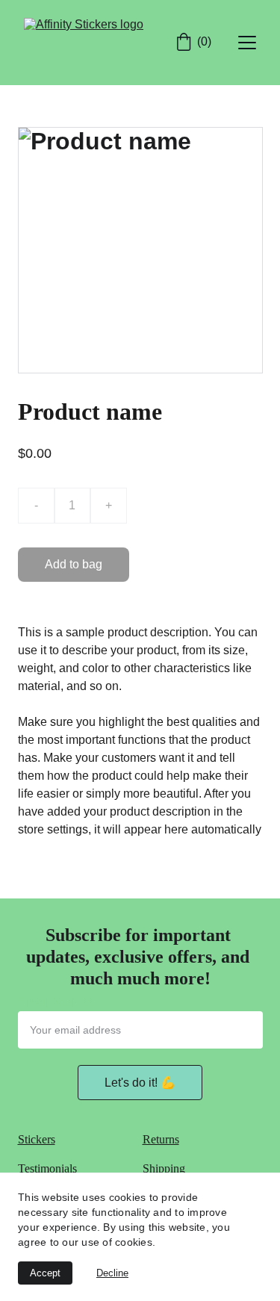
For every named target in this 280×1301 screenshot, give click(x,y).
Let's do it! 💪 (140, 1082)
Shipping (164, 1168)
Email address (56, 1002)
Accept (45, 1273)
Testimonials (47, 1168)
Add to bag (73, 564)
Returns (161, 1139)
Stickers (36, 1139)
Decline (112, 1273)
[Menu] (247, 42)
